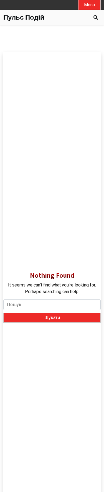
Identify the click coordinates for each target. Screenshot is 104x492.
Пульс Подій (23, 18)
